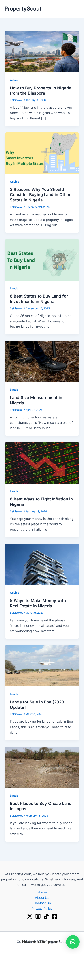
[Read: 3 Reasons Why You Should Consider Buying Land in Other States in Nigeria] (42, 153)
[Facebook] (54, 916)
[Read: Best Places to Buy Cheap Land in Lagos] (42, 767)
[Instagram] (38, 916)
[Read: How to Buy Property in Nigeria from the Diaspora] (42, 51)
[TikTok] (46, 916)
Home (42, 892)
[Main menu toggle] (75, 9)
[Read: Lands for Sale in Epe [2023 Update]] (42, 666)
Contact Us (42, 903)
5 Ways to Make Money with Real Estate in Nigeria (38, 603)
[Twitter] (29, 916)
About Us (42, 898)
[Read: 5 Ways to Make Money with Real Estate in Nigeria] (42, 564)
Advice (14, 80)
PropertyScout (22, 8)
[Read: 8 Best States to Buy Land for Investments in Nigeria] (42, 260)
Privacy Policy (42, 909)
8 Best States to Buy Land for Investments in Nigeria (39, 298)
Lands (14, 288)
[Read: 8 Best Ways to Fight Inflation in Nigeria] (42, 463)
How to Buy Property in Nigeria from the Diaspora (40, 90)
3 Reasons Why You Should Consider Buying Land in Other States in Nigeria (40, 194)
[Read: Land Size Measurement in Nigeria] (42, 361)
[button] (73, 942)
